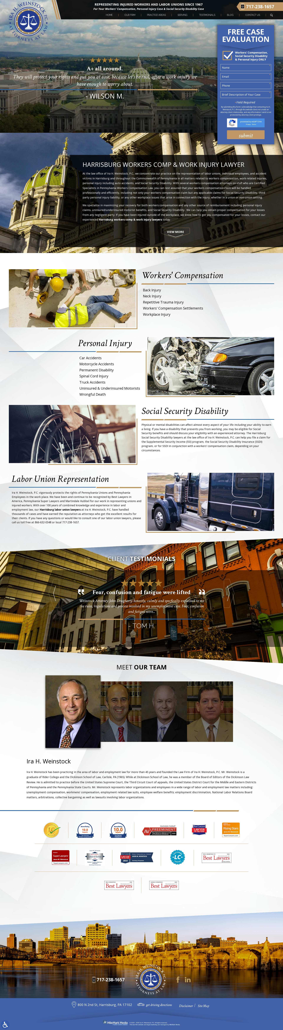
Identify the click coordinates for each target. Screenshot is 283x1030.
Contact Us (252, 15)
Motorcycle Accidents (96, 363)
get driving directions (159, 1005)
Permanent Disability (96, 369)
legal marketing (152, 1024)
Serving (182, 15)
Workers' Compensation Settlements (173, 308)
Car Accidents (90, 357)
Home (109, 15)
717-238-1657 (111, 979)
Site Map (203, 1006)
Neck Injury (152, 296)
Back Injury (152, 290)
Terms (254, 124)
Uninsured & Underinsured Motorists (109, 388)
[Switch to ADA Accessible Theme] (5, 1024)
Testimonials (207, 15)
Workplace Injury (156, 314)
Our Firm (129, 15)
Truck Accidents (92, 382)
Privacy (248, 124)
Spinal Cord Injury (93, 376)
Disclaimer (186, 1006)
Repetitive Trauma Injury (163, 302)
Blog (230, 15)
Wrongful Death (92, 394)
